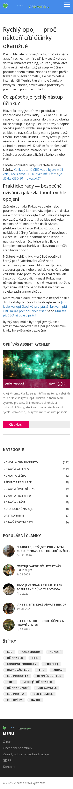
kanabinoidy (31, 652)
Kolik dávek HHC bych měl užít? (33, 174)
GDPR (7, 760)
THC (41, 670)
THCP (10, 682)
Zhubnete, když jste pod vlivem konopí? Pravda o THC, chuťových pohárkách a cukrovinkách (42, 549)
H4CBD (35, 700)
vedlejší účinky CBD (38, 682)
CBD (9, 652)
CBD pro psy (16, 694)
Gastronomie (36, 515)
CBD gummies (47, 688)
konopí (55, 652)
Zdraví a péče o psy (36, 495)
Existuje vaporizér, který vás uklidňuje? (39, 568)
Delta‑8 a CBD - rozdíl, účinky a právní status (40, 623)
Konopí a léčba (36, 475)
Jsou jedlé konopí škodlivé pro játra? (35, 304)
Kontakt (9, 767)
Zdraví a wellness (36, 469)
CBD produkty (17, 676)
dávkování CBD (18, 670)
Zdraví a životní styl (36, 489)
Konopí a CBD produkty (36, 462)
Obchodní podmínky (17, 748)
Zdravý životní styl (36, 522)
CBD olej (51, 664)
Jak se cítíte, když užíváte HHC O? (41, 604)
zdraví (58, 670)
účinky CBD (15, 658)
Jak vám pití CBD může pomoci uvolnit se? (35, 308)
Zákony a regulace (36, 482)
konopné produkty (21, 664)
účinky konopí (17, 688)
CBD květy (14, 700)
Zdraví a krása (36, 502)
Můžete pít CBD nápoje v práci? (34, 313)
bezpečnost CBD (49, 676)
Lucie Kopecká (14, 383)
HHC (35, 658)
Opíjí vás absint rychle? (26, 344)
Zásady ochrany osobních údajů (26, 754)
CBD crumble (43, 694)
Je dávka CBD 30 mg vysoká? (32, 176)
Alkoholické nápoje (36, 509)
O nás (7, 742)
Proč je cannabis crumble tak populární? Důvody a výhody (39, 587)
